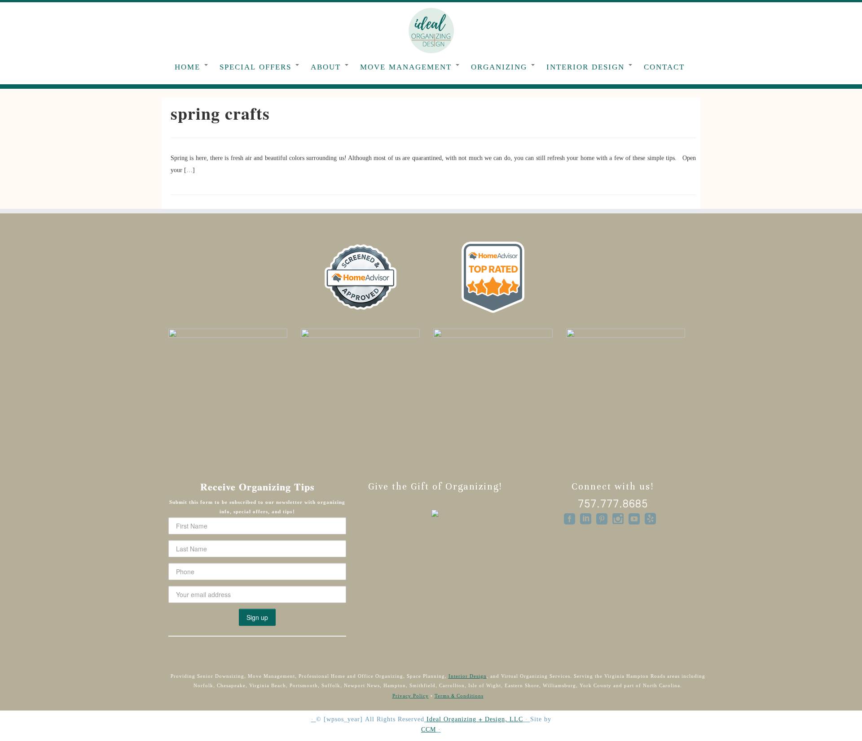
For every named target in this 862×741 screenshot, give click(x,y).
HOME (189, 67)
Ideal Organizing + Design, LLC (475, 719)
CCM (428, 730)
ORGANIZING (500, 67)
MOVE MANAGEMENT (407, 67)
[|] (431, 30)
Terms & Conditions (459, 696)
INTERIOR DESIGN (587, 67)
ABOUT (327, 67)
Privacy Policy (410, 696)
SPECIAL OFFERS (257, 67)
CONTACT (664, 67)
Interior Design (468, 676)
